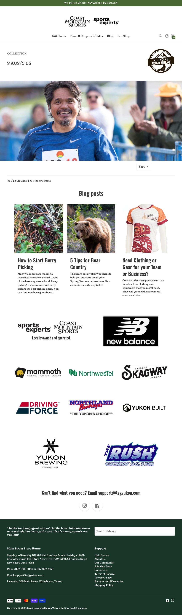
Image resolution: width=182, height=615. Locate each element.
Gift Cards (59, 36)
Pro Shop (123, 36)
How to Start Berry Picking (37, 263)
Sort (142, 166)
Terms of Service (104, 573)
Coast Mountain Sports (39, 608)
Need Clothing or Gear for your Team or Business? (141, 266)
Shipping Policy (104, 585)
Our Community (104, 562)
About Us (100, 558)
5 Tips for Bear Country (85, 263)
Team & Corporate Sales (86, 36)
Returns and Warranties (109, 581)
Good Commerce (78, 608)
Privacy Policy (103, 577)
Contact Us (101, 570)
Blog (110, 36)
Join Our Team (103, 566)
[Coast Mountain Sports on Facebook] (167, 600)
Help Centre (102, 555)
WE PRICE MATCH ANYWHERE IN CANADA (91, 3)
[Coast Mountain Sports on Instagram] (172, 600)
